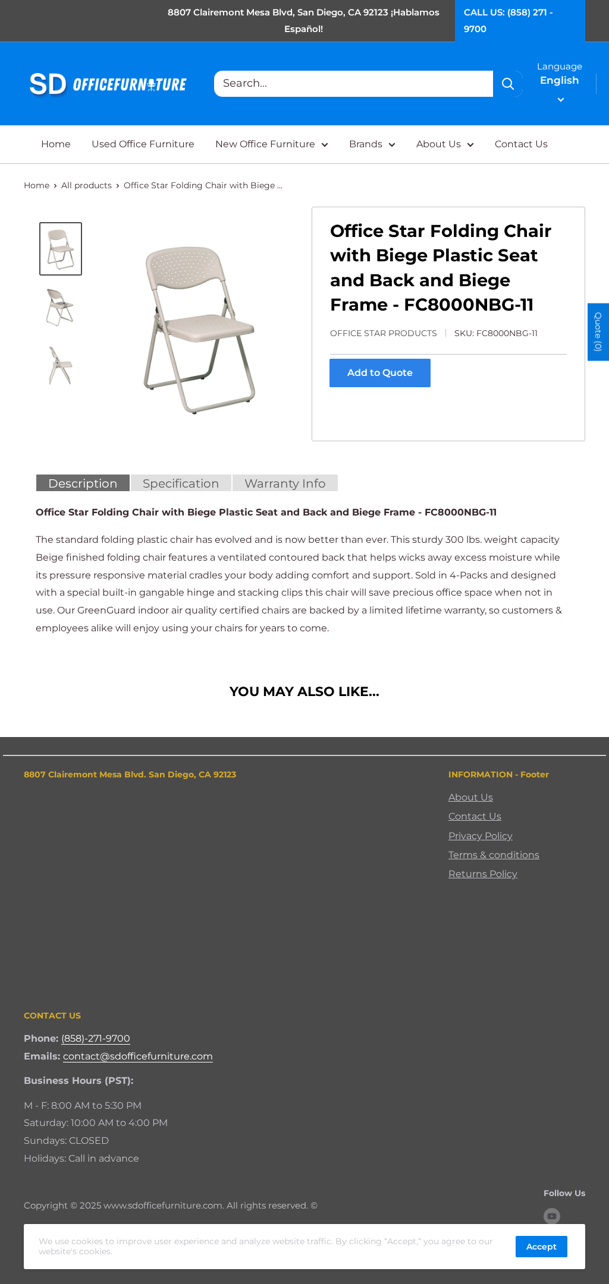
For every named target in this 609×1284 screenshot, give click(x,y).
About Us (438, 144)
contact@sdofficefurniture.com (138, 1056)
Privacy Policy (480, 836)
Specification (181, 483)
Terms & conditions (493, 855)
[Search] (508, 84)
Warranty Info (285, 483)
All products (86, 185)
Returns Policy (482, 874)
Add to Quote (380, 372)
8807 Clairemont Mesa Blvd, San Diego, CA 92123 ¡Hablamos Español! (304, 20)
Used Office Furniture (143, 144)
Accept (541, 1246)
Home (56, 144)
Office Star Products (383, 333)
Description (83, 483)
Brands (365, 144)
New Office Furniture (265, 144)
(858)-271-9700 (95, 1038)
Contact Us (521, 144)
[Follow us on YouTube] (552, 1216)
